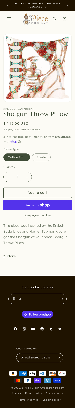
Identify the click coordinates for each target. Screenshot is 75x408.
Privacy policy (54, 393)
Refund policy (33, 393)
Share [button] (11, 256)
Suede (41, 157)
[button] (9, 19)
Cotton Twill (16, 157)
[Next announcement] (67, 5)
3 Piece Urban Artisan (35, 388)
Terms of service (28, 400)
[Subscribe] (61, 299)
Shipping (8, 129)
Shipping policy (52, 400)
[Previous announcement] (7, 5)
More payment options (37, 215)
